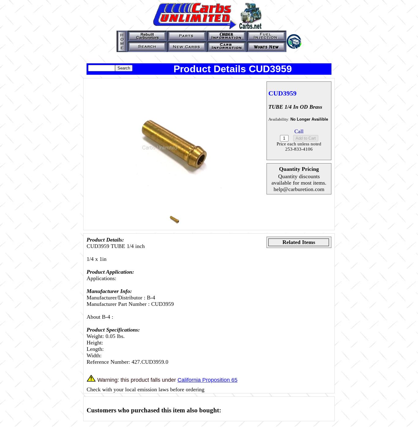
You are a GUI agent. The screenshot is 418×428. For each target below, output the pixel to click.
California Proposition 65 (207, 380)
